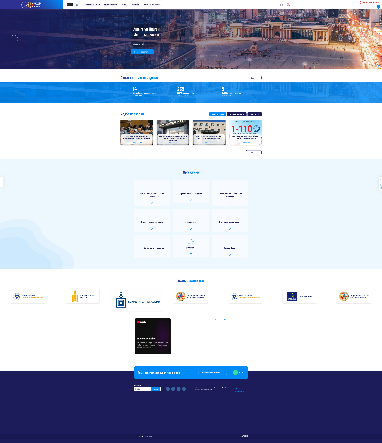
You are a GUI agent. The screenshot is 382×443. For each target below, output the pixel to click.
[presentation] (14, 39)
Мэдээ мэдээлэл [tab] (218, 114)
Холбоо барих (230, 248)
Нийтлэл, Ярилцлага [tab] (237, 114)
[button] (372, 65)
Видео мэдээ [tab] (254, 114)
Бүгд (253, 78)
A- (380, 16)
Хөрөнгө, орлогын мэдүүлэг (190, 193)
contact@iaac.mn (239, 391)
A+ (381, 23)
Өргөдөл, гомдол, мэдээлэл (212, 372)
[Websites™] (244, 436)
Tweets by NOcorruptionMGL (218, 320)
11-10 (139, 52)
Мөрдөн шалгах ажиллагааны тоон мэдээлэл (152, 194)
